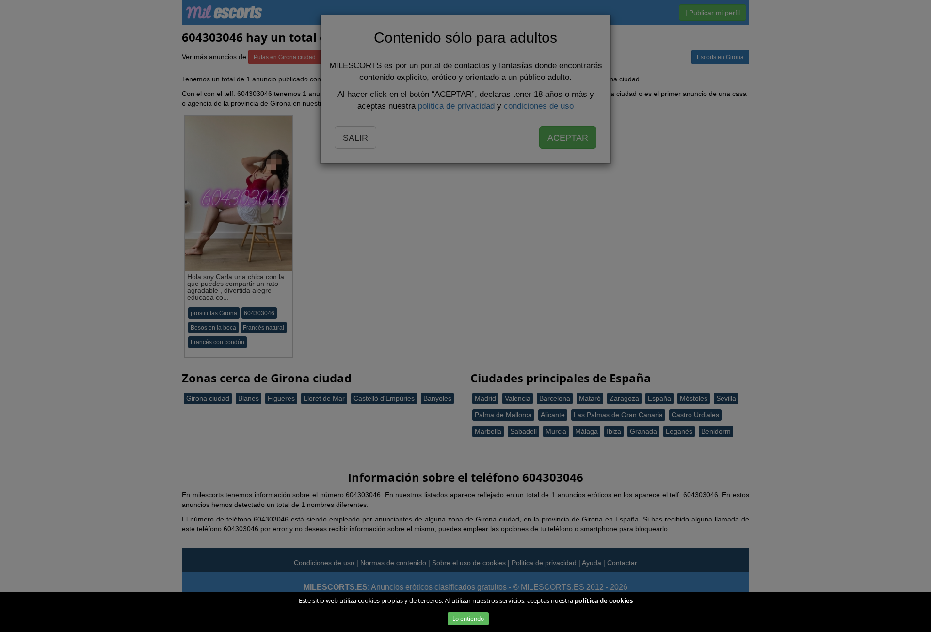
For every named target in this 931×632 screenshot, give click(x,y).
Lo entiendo (468, 619)
